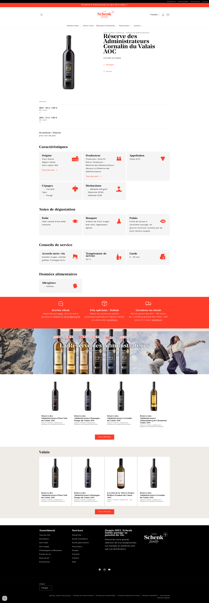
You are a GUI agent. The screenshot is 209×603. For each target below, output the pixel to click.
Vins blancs (44, 539)
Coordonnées (165, 595)
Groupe (205, 1)
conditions (112, 320)
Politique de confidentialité (105, 595)
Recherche (76, 535)
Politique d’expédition (150, 595)
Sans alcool (44, 558)
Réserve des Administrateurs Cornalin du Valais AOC (119, 418)
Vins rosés (43, 543)
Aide (74, 562)
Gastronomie (183, 1)
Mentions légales (164, 598)
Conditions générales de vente (129, 595)
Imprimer (109, 71)
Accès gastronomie (80, 543)
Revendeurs (171, 1)
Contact (75, 558)
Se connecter (45, 132)
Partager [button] (110, 65)
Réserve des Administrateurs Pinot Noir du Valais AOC (54, 418)
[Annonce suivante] (169, 5)
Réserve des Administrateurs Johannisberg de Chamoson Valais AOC (153, 419)
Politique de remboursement (83, 595)
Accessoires (44, 562)
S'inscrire (57, 132)
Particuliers (195, 1)
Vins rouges (44, 546)
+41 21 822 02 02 (72, 317)
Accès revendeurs (80, 539)
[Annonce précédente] (40, 5)
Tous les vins (48, 170)
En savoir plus (104, 357)
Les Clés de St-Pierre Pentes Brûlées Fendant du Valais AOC (120, 495)
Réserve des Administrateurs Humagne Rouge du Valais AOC (87, 418)
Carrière (76, 554)
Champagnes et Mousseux (50, 550)
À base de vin (45, 554)
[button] (41, 14)
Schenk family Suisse (63, 595)
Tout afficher (104, 437)
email (60, 314)
